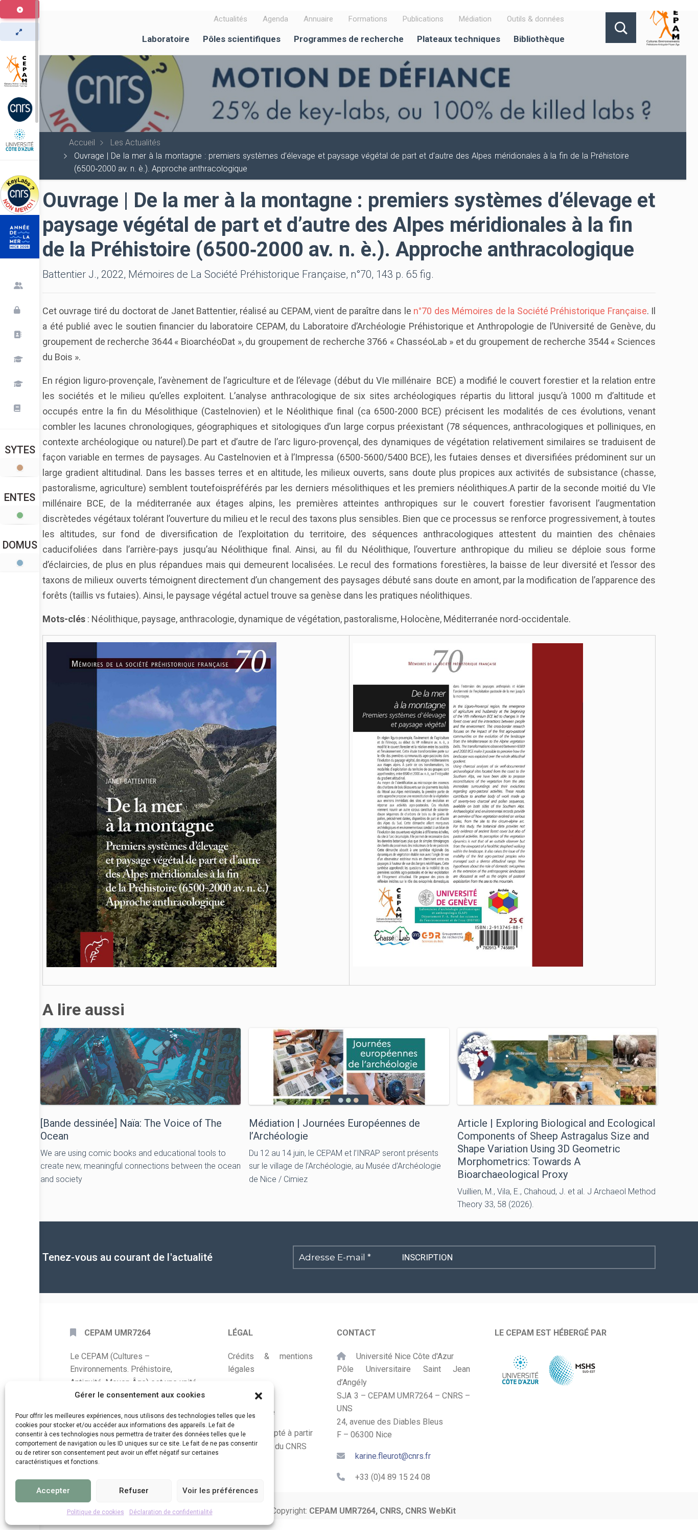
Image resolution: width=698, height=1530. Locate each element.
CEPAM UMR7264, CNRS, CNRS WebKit (382, 1511)
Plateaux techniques (458, 39)
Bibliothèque (539, 39)
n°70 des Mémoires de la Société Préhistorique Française (529, 310)
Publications (423, 19)
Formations (367, 19)
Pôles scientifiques (242, 39)
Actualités (230, 19)
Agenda (275, 19)
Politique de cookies (95, 1512)
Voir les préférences (220, 1490)
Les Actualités (135, 142)
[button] (258, 1395)
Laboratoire (166, 39)
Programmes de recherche (349, 39)
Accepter (53, 1490)
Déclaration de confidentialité (171, 1512)
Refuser (134, 1490)
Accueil (82, 142)
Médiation (475, 19)
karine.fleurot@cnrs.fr (393, 1456)
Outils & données (535, 19)
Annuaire (318, 19)
